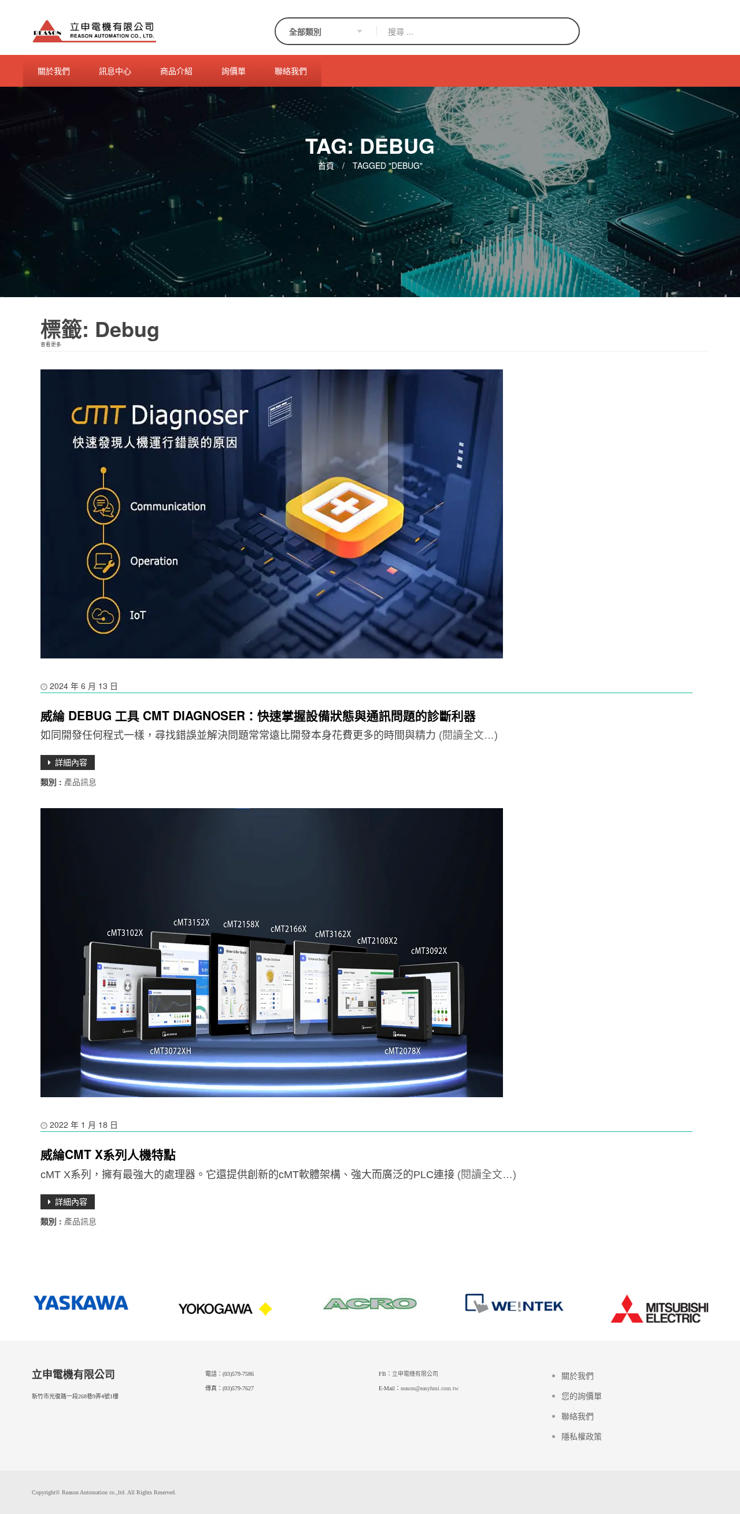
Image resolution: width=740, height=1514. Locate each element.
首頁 (326, 165)
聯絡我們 (577, 1416)
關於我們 (577, 1376)
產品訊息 (80, 781)
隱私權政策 (581, 1436)
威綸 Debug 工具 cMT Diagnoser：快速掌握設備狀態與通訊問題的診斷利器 (258, 715)
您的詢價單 (581, 1396)
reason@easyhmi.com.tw (429, 1388)
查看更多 (50, 343)
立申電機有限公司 (415, 1374)
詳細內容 (71, 762)
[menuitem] (53, 71)
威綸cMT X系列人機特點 (108, 1154)
